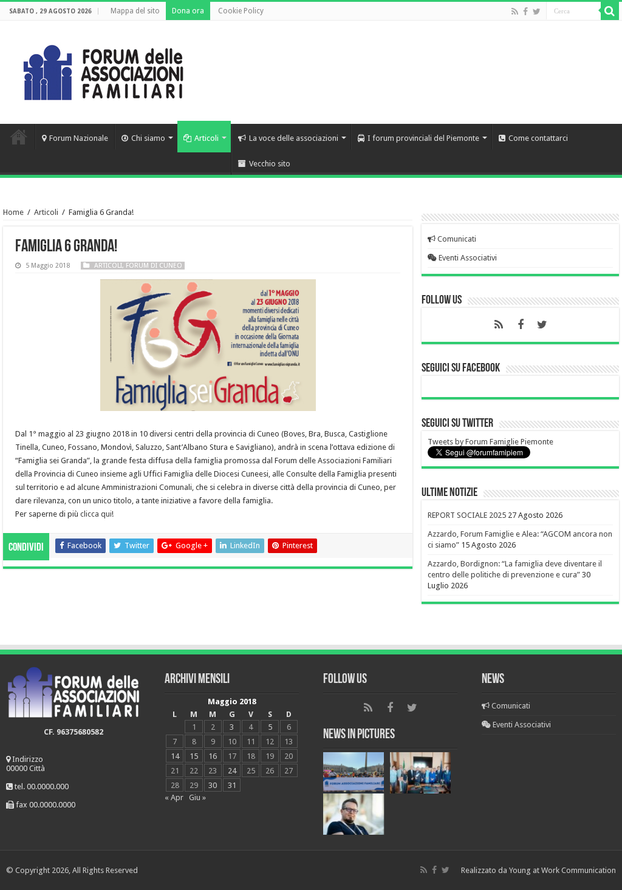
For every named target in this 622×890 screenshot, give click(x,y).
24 (232, 770)
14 (175, 756)
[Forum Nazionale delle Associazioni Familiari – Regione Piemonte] (103, 69)
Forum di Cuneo (154, 266)
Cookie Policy (241, 11)
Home (19, 136)
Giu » (197, 797)
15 (194, 756)
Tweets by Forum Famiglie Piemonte (490, 441)
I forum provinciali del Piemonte (423, 138)
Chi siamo (148, 138)
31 (232, 785)
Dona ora (188, 11)
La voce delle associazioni (293, 138)
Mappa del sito (135, 11)
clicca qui (96, 513)
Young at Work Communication (562, 870)
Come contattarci (538, 138)
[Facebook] (525, 11)
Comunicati (456, 238)
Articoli (206, 138)
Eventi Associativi (467, 257)
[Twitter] (536, 11)
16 (212, 756)
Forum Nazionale (78, 138)
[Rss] (514, 11)
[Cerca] (610, 11)
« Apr (174, 797)
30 (212, 785)
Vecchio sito (269, 163)
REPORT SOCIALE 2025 (467, 515)
